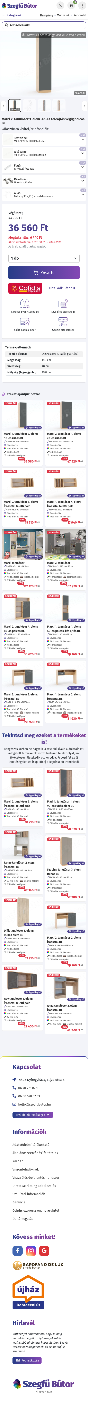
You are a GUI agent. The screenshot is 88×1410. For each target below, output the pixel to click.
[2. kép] (29, 105)
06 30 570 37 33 (29, 1096)
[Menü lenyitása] (82, 5)
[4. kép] (58, 105)
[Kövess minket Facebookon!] (17, 1251)
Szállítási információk (28, 1194)
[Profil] (60, 5)
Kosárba (47, 272)
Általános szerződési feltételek (35, 1153)
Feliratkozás (30, 1360)
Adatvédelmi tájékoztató (30, 1145)
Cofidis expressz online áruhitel (35, 1210)
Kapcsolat (79, 15)
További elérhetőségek (31, 1115)
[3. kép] (44, 105)
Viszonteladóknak (25, 1169)
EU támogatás (22, 1219)
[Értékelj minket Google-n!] (44, 1251)
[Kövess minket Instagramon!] (31, 1251)
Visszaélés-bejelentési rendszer (35, 1178)
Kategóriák (13, 15)
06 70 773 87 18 (28, 1088)
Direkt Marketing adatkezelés (34, 1186)
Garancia (19, 1202)
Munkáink (63, 15)
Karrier (17, 1161)
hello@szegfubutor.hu (34, 1104)
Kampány (47, 15)
